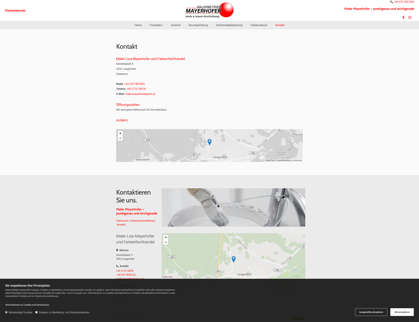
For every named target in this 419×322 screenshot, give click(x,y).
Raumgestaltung (198, 25)
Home (138, 25)
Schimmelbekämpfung (229, 25)
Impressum (122, 220)
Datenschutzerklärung (142, 220)
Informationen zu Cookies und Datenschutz (27, 304)
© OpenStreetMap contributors (288, 160)
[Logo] (209, 9)
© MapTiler (269, 160)
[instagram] (410, 17)
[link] (156, 25)
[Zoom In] (120, 133)
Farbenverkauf (259, 25)
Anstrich (176, 25)
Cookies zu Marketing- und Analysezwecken (64, 312)
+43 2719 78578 (124, 270)
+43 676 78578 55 (125, 274)
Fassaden (155, 25)
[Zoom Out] (120, 138)
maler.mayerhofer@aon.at (140, 94)
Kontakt (279, 25)
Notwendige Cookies (20, 312)
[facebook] (403, 17)
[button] (210, 142)
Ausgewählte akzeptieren (371, 312)
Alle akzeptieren (402, 312)
